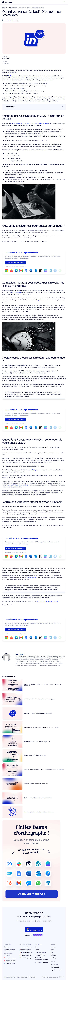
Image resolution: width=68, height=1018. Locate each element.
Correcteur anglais (26, 949)
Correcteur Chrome (11, 958)
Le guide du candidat (56, 970)
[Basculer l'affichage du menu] (64, 2)
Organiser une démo (9, 949)
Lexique (37, 949)
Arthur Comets (20, 654)
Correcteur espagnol (26, 952)
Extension (6, 947)
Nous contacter (55, 967)
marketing (33, 470)
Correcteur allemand (26, 955)
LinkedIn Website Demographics (18, 485)
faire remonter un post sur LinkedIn (47, 601)
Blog (36, 947)
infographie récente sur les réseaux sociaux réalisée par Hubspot (30, 123)
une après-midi (31, 577)
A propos (53, 947)
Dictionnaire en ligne (40, 952)
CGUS (18, 977)
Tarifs (52, 949)
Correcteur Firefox (11, 960)
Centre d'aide (54, 964)
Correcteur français (26, 947)
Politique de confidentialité (28, 977)
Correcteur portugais (27, 958)
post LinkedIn (15, 238)
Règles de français (40, 955)
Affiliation (53, 955)
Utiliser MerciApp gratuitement (15, 262)
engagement (40, 300)
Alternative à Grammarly (41, 962)
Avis (52, 952)
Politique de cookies (9, 977)
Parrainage (53, 958)
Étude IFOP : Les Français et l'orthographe (41, 958)
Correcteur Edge (10, 963)
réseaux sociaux (16, 292)
